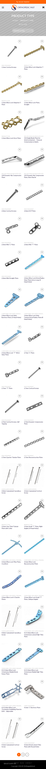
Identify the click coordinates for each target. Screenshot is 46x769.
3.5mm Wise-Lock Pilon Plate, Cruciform (11, 563)
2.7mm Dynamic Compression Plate (33, 423)
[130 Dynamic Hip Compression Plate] (12, 159)
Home (15, 20)
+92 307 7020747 (24, 2)
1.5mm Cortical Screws (9, 67)
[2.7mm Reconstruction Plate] (34, 441)
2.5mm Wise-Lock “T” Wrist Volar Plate (11, 354)
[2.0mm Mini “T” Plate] (34, 228)
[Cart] (43, 7)
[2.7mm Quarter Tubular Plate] (12, 441)
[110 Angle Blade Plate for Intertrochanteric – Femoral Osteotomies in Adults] (34, 122)
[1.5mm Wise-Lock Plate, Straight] (34, 87)
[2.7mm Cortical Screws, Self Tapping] (12, 406)
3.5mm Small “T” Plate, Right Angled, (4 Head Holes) (33, 527)
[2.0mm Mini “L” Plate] (12, 228)
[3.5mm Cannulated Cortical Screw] (34, 475)
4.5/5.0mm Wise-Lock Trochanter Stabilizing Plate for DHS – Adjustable (12, 709)
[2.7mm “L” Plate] (34, 337)
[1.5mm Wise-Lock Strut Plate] (12, 122)
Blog (22, 763)
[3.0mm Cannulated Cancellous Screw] (12, 475)
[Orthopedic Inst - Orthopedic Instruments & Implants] (23, 7)
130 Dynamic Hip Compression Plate (11, 176)
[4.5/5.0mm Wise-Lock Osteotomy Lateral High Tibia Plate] (34, 617)
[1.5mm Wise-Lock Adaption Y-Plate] (12, 87)
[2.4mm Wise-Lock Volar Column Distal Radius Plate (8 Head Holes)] (34, 299)
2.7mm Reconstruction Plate (33, 457)
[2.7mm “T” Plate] (12, 372)
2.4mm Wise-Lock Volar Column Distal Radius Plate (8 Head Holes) (33, 317)
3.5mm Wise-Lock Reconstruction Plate (31, 563)
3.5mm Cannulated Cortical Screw (33, 492)
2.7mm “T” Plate (7, 388)
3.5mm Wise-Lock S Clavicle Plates (11, 598)
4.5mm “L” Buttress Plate (32, 707)
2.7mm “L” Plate (29, 353)
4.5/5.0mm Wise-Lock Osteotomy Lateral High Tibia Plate (33, 634)
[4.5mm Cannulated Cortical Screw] (12, 729)
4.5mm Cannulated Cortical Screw (10, 746)
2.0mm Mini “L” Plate (8, 244)
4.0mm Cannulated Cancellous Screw (11, 634)
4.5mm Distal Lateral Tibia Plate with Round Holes (32, 746)
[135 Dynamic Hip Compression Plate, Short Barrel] (34, 159)
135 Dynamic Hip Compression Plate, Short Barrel (34, 176)
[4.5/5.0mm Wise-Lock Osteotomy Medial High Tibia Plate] (34, 654)
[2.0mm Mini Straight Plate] (12, 262)
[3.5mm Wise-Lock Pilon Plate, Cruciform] (12, 546)
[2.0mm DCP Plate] (34, 195)
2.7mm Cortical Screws (31, 388)
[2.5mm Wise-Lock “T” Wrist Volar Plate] (12, 337)
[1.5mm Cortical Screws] (12, 51)
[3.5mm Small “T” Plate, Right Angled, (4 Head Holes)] (34, 510)
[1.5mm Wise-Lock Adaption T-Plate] (34, 51)
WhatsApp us (10, 764)
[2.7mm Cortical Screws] (34, 372)
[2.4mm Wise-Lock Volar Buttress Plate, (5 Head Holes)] (12, 299)
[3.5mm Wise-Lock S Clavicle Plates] (12, 581)
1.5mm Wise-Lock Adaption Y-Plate (11, 103)
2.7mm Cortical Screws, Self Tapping (10, 423)
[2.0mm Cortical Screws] (12, 195)
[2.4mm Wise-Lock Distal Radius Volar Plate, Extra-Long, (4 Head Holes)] (34, 262)
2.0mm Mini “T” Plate (31, 244)
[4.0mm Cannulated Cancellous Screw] (12, 617)
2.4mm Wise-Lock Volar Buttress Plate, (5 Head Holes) (11, 316)
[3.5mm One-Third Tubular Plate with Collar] (12, 510)
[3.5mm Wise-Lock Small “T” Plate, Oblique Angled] (34, 581)
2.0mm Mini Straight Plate (10, 278)
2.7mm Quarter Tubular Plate (11, 457)
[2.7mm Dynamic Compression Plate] (34, 406)
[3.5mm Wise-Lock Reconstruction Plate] (34, 546)
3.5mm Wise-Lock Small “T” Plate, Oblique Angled (33, 598)
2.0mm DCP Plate (30, 211)
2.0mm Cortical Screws (9, 211)
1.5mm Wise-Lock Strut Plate (11, 138)
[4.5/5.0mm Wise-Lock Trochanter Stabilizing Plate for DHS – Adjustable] (12, 691)
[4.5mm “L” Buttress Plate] (34, 691)
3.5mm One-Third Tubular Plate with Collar (10, 527)
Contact (28, 763)
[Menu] (3, 7)
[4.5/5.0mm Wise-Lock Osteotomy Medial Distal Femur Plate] (12, 654)
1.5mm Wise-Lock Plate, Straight (32, 103)
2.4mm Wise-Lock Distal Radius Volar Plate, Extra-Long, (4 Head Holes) (34, 280)
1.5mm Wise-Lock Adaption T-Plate (34, 68)
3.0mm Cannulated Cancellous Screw (11, 492)
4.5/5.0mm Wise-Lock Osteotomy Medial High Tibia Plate (33, 672)
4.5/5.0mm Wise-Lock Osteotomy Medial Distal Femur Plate (10, 672)
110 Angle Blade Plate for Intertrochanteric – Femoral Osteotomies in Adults (33, 140)
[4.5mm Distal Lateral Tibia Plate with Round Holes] (34, 729)
